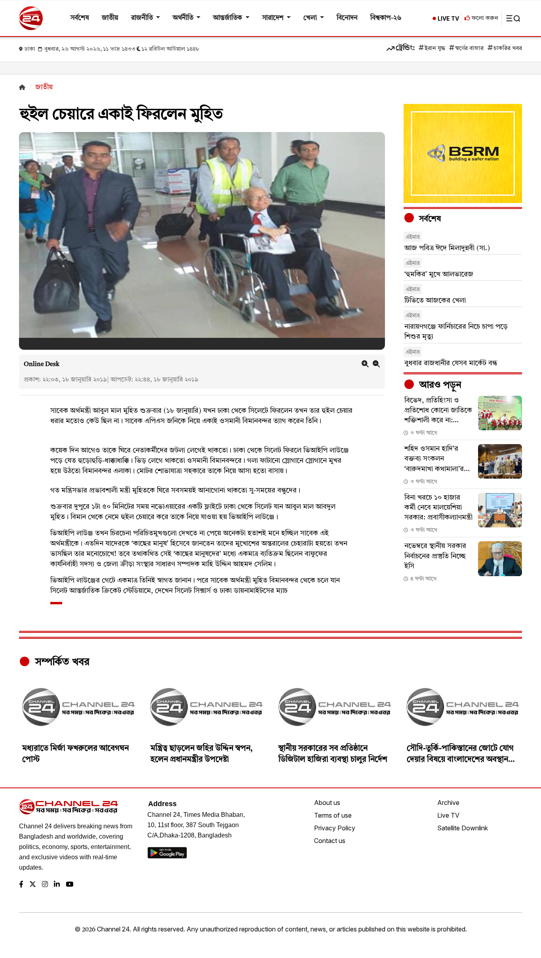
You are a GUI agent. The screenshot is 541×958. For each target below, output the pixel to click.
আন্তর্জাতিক (228, 18)
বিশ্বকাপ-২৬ (386, 18)
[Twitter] (32, 884)
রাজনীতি (142, 18)
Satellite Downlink (462, 828)
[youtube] (69, 884)
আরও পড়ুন (439, 385)
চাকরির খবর (507, 49)
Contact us (329, 841)
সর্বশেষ (79, 18)
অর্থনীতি (184, 18)
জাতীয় (110, 18)
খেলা (310, 18)
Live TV (448, 815)
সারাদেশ (273, 18)
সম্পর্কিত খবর (61, 662)
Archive (448, 803)
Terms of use (333, 815)
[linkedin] (57, 884)
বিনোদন (347, 18)
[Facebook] (21, 884)
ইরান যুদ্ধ (435, 49)
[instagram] (45, 884)
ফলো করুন (484, 18)
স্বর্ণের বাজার (469, 49)
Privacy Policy (334, 828)
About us (327, 803)
